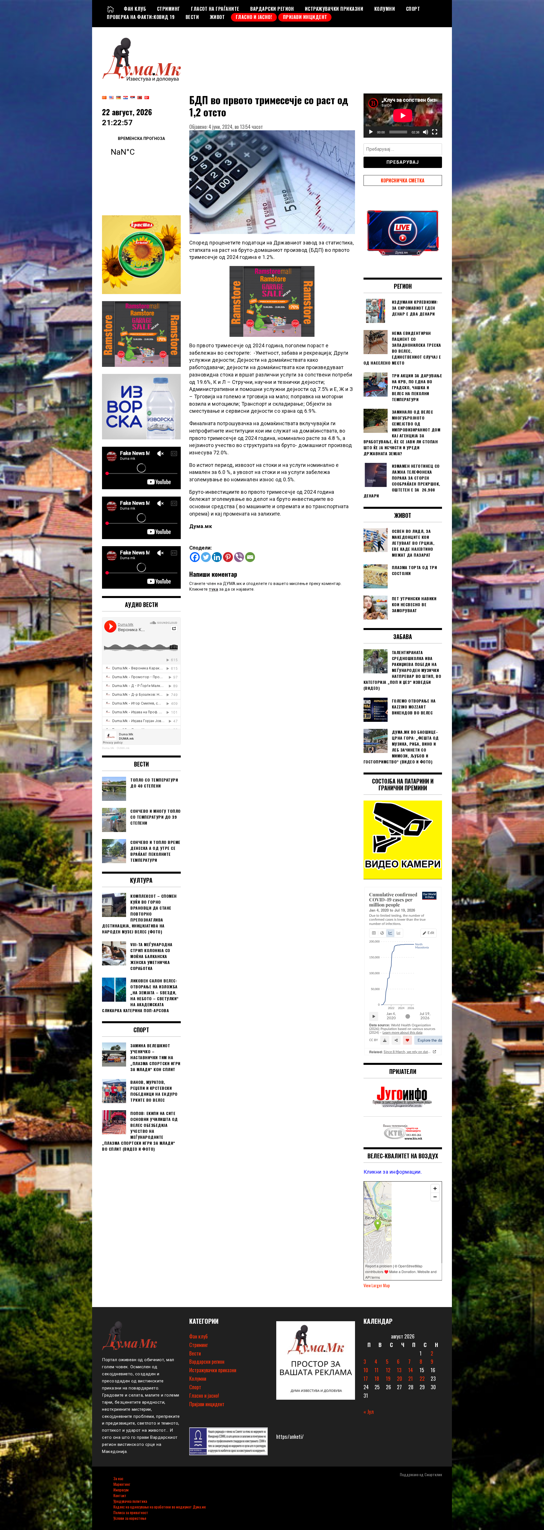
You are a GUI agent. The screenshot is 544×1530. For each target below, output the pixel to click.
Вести (192, 17)
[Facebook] (195, 557)
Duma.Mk (108, 748)
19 (388, 1378)
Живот (217, 17)
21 (410, 1378)
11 (377, 1370)
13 (399, 1370)
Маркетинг (121, 1484)
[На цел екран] (434, 132)
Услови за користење (129, 1518)
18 (377, 1378)
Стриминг (168, 8)
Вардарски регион (272, 8)
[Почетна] (110, 9)
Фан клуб (135, 8)
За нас (118, 1478)
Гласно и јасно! (254, 17)
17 (366, 1378)
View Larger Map (377, 1285)
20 (399, 1378)
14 (410, 1370)
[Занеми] (425, 132)
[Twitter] (206, 557)
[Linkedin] (217, 557)
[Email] (250, 557)
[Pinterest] (228, 557)
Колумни (384, 8)
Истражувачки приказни (334, 8)
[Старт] (371, 132)
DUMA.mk (123, 748)
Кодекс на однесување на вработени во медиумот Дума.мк (159, 1507)
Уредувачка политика (130, 1501)
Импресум (121, 1490)
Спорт (413, 8)
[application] (403, 115)
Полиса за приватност (130, 1512)
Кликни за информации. (393, 1172)
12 (388, 1370)
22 (422, 1378)
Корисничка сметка (402, 180)
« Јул (369, 1411)
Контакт (119, 1495)
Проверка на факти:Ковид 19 (141, 17)
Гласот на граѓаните (215, 8)
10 (366, 1370)
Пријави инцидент (305, 17)
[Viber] (239, 557)
